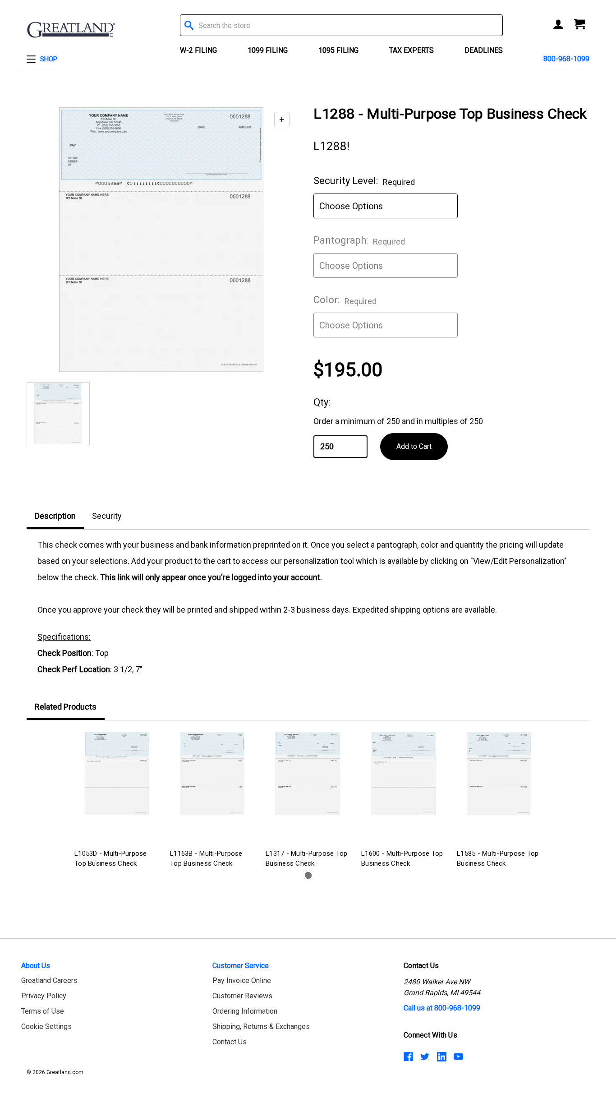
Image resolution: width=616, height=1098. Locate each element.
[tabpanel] (117, 801)
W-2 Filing (198, 50)
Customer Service (240, 965)
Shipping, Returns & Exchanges (261, 1026)
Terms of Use (42, 1011)
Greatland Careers (49, 980)
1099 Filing (268, 50)
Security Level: (364, 181)
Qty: (321, 402)
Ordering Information (244, 1011)
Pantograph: (359, 240)
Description (55, 516)
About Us (35, 965)
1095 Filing (338, 50)
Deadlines (483, 50)
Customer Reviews (242, 996)
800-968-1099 (566, 59)
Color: (345, 300)
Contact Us (229, 1042)
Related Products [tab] (66, 706)
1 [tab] (308, 875)
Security (107, 516)
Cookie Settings (46, 1026)
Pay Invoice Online (241, 980)
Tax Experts (411, 50)
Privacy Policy (43, 996)
